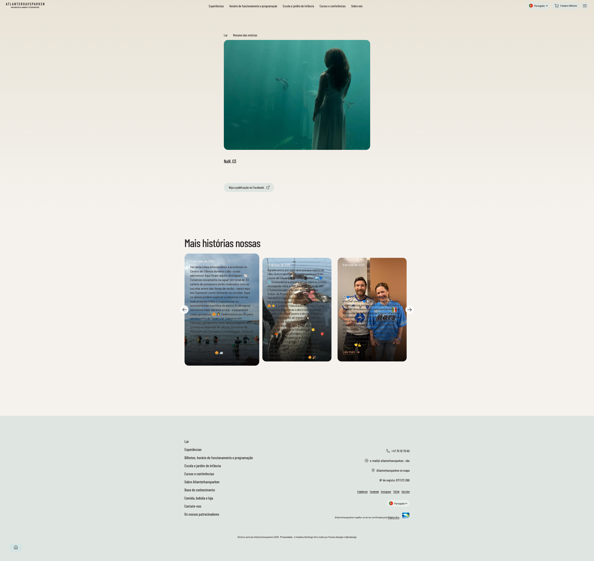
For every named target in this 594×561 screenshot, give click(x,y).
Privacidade (286, 537)
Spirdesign (351, 537)
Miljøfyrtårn (393, 517)
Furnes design (335, 537)
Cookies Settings (304, 537)
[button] (538, 5)
